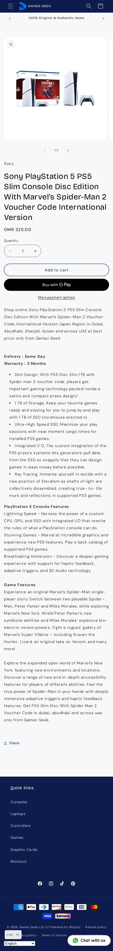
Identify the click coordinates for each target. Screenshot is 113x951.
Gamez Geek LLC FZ (34, 927)
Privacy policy (26, 935)
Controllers (21, 825)
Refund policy (95, 927)
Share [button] (14, 743)
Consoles (19, 802)
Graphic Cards (24, 849)
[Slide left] (45, 150)
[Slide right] (68, 150)
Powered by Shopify (65, 927)
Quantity (11, 240)
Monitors (19, 861)
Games (17, 837)
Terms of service (54, 935)
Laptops (18, 813)
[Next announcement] (103, 18)
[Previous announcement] (10, 18)
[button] (10, 6)
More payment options (56, 297)
